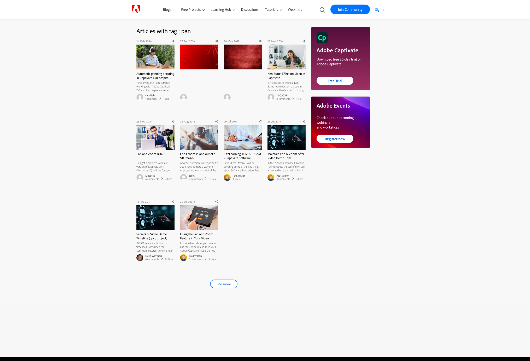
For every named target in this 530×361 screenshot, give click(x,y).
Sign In (380, 9)
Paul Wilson (239, 175)
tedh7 (192, 175)
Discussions (249, 9)
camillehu (150, 95)
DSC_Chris (282, 95)
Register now (335, 138)
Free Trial (335, 80)
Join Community (350, 9)
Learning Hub (221, 9)
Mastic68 (150, 175)
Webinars (295, 9)
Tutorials (272, 9)
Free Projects (191, 9)
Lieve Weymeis (153, 256)
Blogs (167, 9)
